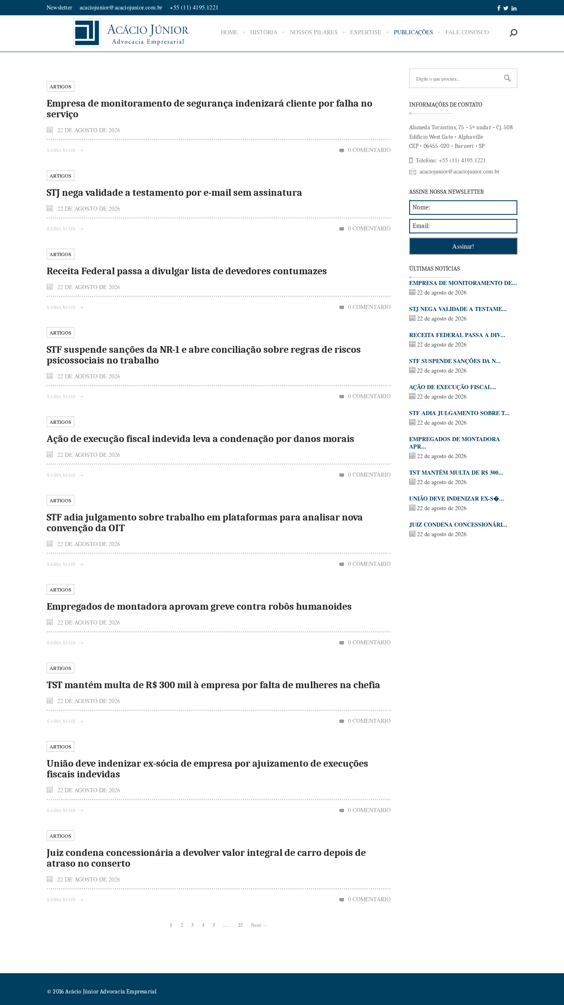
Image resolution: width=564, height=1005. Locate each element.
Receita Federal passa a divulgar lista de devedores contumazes (187, 271)
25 (240, 925)
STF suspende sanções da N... (455, 360)
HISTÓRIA (263, 32)
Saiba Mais (62, 150)
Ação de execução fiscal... (452, 387)
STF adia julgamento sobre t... (459, 413)
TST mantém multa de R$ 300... (456, 472)
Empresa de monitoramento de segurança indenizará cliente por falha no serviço (209, 108)
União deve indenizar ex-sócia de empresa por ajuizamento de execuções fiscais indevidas (207, 769)
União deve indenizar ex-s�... (456, 498)
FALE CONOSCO (467, 32)
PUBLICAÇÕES (413, 32)
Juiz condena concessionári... (458, 524)
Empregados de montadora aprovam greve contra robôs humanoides (199, 606)
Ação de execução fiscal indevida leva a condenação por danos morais (200, 438)
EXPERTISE (366, 32)
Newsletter (59, 7)
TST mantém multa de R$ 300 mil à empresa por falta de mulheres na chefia (213, 685)
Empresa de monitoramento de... (463, 282)
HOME (229, 32)
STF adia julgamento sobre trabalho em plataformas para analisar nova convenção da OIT (205, 522)
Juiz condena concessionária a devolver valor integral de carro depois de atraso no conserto (206, 858)
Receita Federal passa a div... (457, 334)
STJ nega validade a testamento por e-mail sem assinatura (174, 192)
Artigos (60, 86)
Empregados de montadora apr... (454, 443)
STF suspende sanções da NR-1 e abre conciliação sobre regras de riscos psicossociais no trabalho (204, 355)
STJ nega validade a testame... (458, 308)
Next (256, 925)
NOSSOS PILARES (314, 32)
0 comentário (369, 150)
